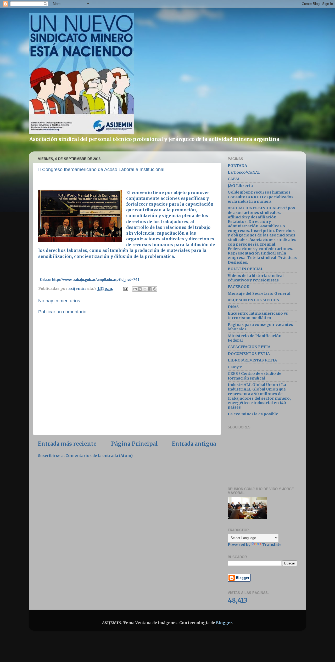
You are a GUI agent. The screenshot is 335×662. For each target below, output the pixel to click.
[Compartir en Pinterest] (154, 289)
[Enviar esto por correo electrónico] (134, 289)
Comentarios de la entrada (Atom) (99, 455)
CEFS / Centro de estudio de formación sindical (254, 375)
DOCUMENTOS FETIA (249, 353)
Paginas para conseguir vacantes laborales (260, 326)
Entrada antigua (194, 443)
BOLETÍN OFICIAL (245, 269)
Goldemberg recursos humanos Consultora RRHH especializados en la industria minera (260, 197)
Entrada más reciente (67, 443)
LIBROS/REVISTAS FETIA (252, 360)
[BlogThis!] (139, 289)
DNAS (233, 306)
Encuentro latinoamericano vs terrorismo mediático (258, 315)
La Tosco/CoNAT (244, 172)
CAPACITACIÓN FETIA (249, 346)
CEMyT (235, 367)
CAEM (233, 179)
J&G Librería (240, 185)
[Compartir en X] (144, 289)
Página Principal (134, 443)
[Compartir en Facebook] (149, 289)
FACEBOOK (238, 286)
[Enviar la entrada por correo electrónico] (125, 288)
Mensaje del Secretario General (259, 293)
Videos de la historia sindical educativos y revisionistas (256, 277)
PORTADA (237, 165)
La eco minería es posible (253, 414)
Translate (272, 544)
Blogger (224, 622)
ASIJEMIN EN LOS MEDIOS (253, 300)
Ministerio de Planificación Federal (254, 338)
